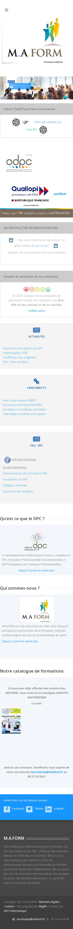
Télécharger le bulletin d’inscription (24, 414)
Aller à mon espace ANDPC (19, 400)
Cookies (9, 906)
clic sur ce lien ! (40, 245)
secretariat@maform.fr (47, 772)
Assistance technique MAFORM (22, 405)
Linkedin (59, 808)
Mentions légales (49, 902)
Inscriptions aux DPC (15, 479)
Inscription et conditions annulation (24, 409)
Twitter (38, 808)
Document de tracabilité (18, 491)
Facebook (18, 808)
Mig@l (42, 906)
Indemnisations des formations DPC (25, 473)
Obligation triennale (15, 485)
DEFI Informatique (15, 911)
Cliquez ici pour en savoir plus (37, 570)
